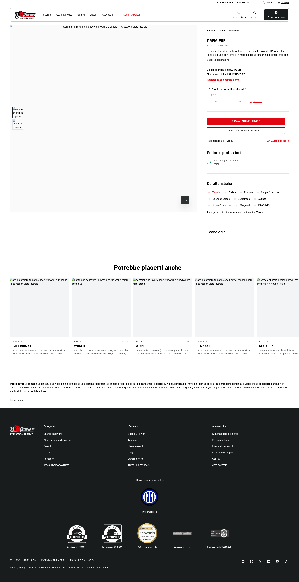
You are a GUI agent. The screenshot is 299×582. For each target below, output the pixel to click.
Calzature (220, 30)
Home (210, 30)
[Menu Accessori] (115, 14)
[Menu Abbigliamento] (74, 14)
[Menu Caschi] (99, 14)
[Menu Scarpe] (53, 14)
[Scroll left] (175, 200)
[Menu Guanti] (86, 14)
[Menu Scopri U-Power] (142, 14)
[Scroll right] (185, 200)
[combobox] (225, 101)
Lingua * (211, 94)
